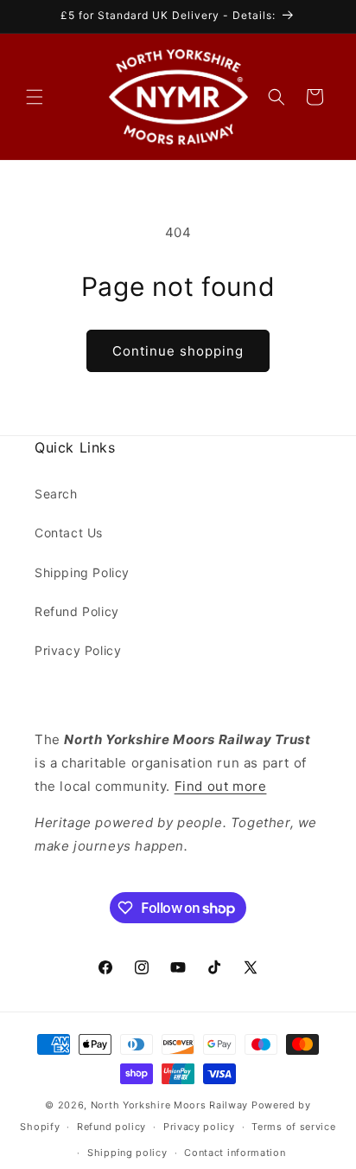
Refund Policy (77, 611)
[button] (35, 97)
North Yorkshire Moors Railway (169, 1105)
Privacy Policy (78, 650)
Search (56, 493)
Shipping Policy (82, 572)
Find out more (221, 786)
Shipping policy (127, 1153)
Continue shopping (178, 351)
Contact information (234, 1153)
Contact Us (69, 532)
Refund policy (111, 1127)
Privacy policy (199, 1127)
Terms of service (293, 1127)
